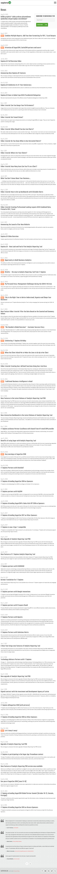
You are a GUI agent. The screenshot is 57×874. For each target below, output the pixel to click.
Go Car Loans (17, 858)
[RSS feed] (55, 871)
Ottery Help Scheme (17, 841)
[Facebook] (42, 871)
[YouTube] (45, 871)
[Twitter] (51, 871)
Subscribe (40, 24)
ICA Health (16, 827)
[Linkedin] (48, 871)
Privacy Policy (16, 871)
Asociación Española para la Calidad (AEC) (24, 851)
